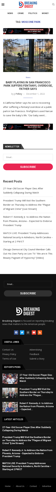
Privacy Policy (9, 354)
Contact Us (8, 350)
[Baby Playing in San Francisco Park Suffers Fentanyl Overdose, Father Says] (28, 55)
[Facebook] (16, 332)
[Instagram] (28, 332)
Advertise (46, 486)
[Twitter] (22, 332)
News (10, 13)
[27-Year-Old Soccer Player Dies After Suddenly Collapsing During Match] (10, 379)
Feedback (34, 354)
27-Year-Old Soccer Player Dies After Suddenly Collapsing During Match (37, 378)
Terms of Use (9, 359)
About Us (20, 486)
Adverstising (36, 350)
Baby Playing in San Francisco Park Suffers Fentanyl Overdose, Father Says (28, 85)
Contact (33, 486)
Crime (21, 13)
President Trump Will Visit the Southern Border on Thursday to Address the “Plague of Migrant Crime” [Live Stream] (26, 204)
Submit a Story (37, 359)
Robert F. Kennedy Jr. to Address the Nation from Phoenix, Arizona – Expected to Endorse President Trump (27, 221)
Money (45, 13)
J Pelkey (18, 93)
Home (8, 486)
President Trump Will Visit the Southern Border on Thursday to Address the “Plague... (36, 392)
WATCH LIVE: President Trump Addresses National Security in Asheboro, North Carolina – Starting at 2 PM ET (28, 237)
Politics (32, 13)
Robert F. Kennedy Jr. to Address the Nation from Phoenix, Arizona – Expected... (37, 406)
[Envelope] (34, 332)
